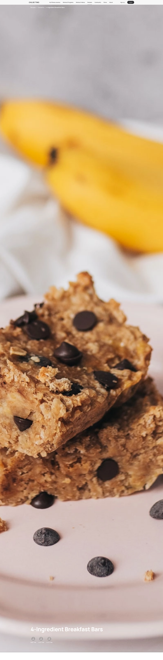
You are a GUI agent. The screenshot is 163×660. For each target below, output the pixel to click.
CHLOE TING (34, 2)
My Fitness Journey (54, 2)
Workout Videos (80, 2)
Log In (130, 2)
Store (105, 2)
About (111, 2)
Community (98, 2)
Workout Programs (68, 2)
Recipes (89, 2)
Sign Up (122, 2)
